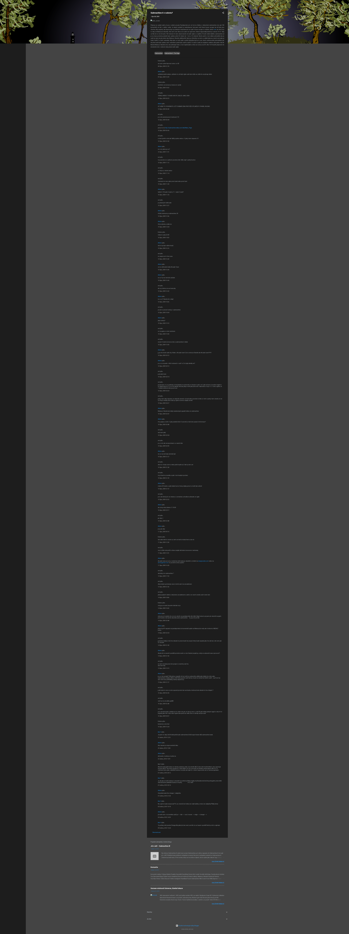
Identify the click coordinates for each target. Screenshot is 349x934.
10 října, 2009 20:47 (163, 414)
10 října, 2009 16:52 (163, 291)
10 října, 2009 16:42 (163, 259)
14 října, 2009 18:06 (163, 597)
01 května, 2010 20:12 (164, 773)
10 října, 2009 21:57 (163, 489)
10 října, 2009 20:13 (163, 366)
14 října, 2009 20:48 (163, 620)
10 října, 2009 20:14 (163, 377)
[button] (223, 13)
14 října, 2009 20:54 (163, 633)
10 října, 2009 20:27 (163, 403)
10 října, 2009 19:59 (163, 344)
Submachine (158, 53)
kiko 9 (159, 732)
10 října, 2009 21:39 (163, 478)
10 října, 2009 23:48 (163, 521)
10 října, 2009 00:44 (163, 120)
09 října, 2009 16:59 (163, 77)
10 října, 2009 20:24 (163, 391)
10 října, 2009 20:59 (163, 446)
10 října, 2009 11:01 (163, 152)
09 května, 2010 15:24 (164, 828)
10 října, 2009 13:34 (163, 227)
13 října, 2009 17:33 (163, 576)
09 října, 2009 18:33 (163, 87)
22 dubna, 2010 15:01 (164, 759)
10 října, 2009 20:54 (163, 435)
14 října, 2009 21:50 (163, 656)
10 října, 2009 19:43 (163, 334)
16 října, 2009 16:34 (163, 727)
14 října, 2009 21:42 (163, 645)
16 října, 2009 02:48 (163, 703)
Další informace (218, 861)
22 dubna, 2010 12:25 (164, 737)
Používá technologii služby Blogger (188, 925)
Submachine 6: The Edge (172, 53)
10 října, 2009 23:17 (163, 510)
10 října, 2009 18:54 (163, 312)
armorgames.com (163, 562)
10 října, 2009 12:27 (163, 205)
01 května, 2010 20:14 (164, 785)
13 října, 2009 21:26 (163, 587)
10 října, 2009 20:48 (163, 424)
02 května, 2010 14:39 (164, 817)
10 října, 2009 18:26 (163, 302)
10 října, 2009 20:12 (163, 355)
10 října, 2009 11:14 (163, 173)
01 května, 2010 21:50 (164, 796)
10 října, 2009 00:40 (163, 109)
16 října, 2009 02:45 (163, 693)
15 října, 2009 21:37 (163, 682)
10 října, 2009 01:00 (163, 141)
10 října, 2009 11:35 (163, 195)
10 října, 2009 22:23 (163, 499)
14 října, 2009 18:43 (163, 608)
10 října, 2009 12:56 (163, 216)
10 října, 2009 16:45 (163, 270)
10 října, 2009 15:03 (163, 237)
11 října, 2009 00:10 (163, 531)
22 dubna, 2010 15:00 (164, 748)
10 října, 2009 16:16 (163, 248)
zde (215, 29)
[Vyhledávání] (227, 5)
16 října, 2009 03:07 (163, 716)
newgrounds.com (203, 561)
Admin (160, 71)
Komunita (154, 867)
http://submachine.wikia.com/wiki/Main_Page (178, 128)
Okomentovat (156, 832)
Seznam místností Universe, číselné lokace (167, 888)
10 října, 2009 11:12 (163, 162)
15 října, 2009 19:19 (163, 668)
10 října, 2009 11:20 (163, 184)
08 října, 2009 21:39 (163, 66)
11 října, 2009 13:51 (163, 553)
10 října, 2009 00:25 (163, 98)
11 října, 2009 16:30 (163, 565)
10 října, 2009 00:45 (163, 130)
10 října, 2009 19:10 (163, 323)
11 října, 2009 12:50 (163, 542)
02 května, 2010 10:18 (164, 806)
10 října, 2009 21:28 (163, 467)
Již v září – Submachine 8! (160, 846)
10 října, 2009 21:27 (163, 456)
